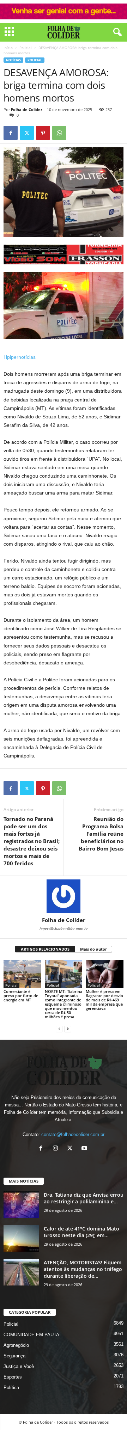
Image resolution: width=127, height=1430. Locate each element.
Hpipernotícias (20, 357)
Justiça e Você (19, 1366)
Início (8, 47)
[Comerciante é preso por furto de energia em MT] (22, 974)
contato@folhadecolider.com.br (72, 1134)
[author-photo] (63, 896)
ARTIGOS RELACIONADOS (45, 949)
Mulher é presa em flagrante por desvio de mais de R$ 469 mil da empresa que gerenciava (104, 1000)
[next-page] (67, 1028)
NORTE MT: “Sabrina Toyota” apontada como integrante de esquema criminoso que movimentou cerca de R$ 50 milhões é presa (63, 1004)
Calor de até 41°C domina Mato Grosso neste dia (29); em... (81, 1232)
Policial (25, 47)
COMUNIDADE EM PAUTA (31, 1334)
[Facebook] (11, 133)
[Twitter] (27, 133)
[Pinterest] (43, 133)
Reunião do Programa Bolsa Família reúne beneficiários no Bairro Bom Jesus (101, 833)
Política (11, 1387)
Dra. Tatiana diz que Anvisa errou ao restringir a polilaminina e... (83, 1198)
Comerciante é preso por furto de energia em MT (21, 995)
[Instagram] (57, 1149)
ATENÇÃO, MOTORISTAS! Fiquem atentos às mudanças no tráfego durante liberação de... (83, 1269)
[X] (71, 1149)
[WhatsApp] (59, 133)
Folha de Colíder (26, 109)
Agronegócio (16, 1345)
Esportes (13, 1377)
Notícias (13, 60)
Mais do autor (93, 949)
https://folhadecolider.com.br (64, 929)
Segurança (14, 1355)
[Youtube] (85, 1149)
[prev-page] (59, 1028)
